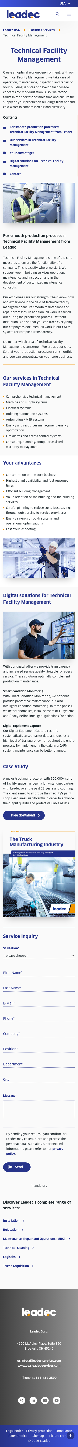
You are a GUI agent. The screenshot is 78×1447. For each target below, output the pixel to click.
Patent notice (18, 1436)
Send (19, 1167)
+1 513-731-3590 (44, 1378)
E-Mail (9, 1003)
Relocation (11, 1230)
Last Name (12, 988)
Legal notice (14, 1431)
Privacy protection (39, 1431)
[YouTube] (56, 1400)
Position (10, 1049)
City (6, 1079)
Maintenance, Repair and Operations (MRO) (34, 1239)
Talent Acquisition (16, 1266)
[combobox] (39, 956)
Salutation (11, 948)
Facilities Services (42, 30)
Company (11, 1034)
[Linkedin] (33, 1400)
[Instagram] (45, 1400)
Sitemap (38, 1436)
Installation (11, 1221)
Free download (23, 815)
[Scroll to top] (70, 1435)
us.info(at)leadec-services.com (39, 1361)
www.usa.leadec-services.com (39, 1366)
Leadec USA (11, 30)
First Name (12, 973)
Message (9, 1096)
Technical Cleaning (16, 1248)
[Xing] (21, 1400)
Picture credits (59, 1436)
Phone (9, 1018)
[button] (65, 3)
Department (12, 1064)
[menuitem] (14, 1430)
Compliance (64, 1431)
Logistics (9, 1257)
